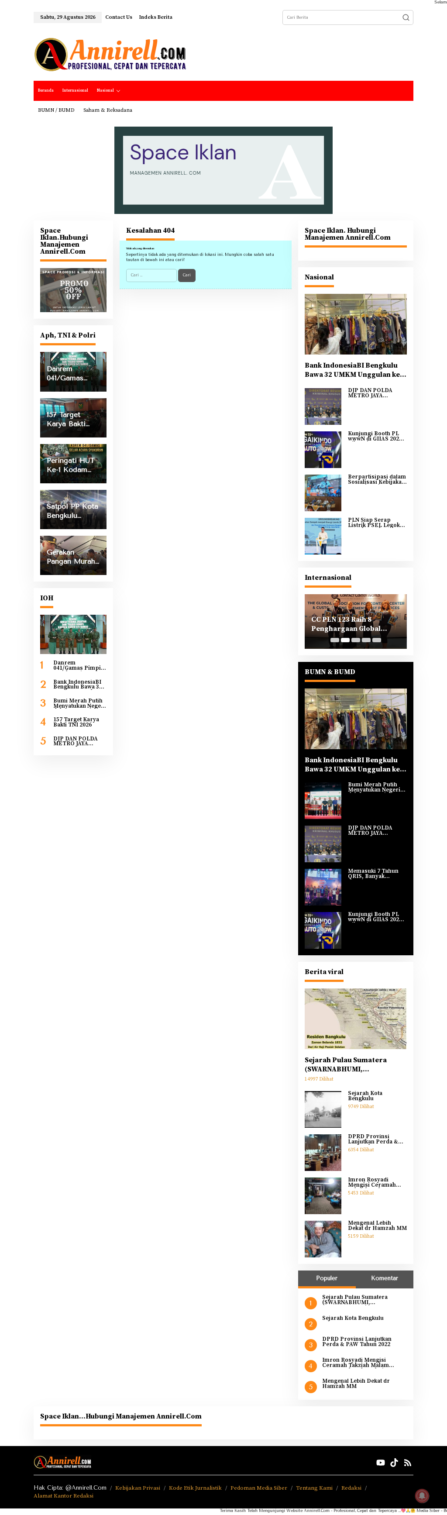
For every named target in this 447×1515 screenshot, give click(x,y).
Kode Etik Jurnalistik (195, 1487)
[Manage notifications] (422, 1496)
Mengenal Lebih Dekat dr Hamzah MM (377, 1226)
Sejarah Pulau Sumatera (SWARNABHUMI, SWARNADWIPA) (346, 1065)
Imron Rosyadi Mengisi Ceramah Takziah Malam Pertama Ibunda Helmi (372, 1183)
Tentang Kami (314, 1487)
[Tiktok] (394, 1463)
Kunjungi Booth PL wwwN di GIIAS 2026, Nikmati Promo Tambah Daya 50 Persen (376, 436)
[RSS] (407, 1463)
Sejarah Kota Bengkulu (365, 1096)
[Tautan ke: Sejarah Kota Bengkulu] (323, 1109)
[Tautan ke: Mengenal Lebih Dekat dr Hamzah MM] (323, 1239)
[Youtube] (380, 1463)
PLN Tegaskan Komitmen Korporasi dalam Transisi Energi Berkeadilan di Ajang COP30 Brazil (370, 624)
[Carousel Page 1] (334, 640)
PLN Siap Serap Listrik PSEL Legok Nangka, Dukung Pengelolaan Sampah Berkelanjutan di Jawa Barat (377, 523)
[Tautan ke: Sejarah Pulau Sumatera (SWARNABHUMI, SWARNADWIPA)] (356, 1018)
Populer (326, 1278)
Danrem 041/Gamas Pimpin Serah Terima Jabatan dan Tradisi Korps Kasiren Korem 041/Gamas (79, 666)
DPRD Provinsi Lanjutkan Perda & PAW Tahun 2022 (373, 1139)
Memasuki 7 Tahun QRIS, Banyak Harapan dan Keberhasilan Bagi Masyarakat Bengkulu (377, 874)
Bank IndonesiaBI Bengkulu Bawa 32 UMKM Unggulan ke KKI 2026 (77, 685)
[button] (406, 17)
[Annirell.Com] (110, 54)
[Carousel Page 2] (345, 640)
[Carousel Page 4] (366, 640)
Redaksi (351, 1487)
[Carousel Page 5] (376, 640)
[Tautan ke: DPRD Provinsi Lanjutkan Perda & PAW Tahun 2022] (323, 1152)
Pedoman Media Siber (258, 1487)
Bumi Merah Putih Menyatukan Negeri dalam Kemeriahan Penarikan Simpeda (79, 704)
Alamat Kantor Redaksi (63, 1495)
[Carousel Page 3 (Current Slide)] (355, 640)
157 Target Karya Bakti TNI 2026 (76, 722)
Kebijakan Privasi (137, 1487)
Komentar (384, 1278)
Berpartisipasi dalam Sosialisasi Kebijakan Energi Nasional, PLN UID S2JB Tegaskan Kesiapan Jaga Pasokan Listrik (377, 480)
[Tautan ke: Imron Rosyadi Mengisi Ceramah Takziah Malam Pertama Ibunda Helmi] (323, 1196)
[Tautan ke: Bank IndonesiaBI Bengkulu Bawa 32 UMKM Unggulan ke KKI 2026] (356, 324)
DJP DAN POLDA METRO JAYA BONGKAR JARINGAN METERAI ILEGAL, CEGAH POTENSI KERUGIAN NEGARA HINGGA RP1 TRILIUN (78, 742)
